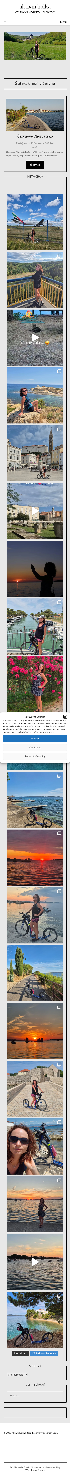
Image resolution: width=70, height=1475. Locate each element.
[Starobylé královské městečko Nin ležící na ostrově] (35, 1089)
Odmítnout (35, 747)
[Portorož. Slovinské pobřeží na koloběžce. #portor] (35, 626)
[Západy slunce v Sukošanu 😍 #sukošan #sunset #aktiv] (35, 1031)
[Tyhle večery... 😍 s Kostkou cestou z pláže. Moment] (35, 915)
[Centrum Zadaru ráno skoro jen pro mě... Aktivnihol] (35, 511)
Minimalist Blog (52, 1467)
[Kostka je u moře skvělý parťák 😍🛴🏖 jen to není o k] (35, 1146)
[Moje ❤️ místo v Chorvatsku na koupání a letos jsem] (35, 800)
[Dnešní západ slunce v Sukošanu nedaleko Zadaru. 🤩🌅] (35, 1204)
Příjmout (35, 738)
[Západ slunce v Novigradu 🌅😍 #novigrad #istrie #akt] (35, 569)
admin (35, 147)
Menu (63, 21)
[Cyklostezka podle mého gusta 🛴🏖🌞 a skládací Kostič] (35, 973)
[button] (65, 716)
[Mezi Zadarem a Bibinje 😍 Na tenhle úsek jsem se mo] (35, 1320)
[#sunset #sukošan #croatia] (35, 1262)
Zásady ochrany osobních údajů (42, 1432)
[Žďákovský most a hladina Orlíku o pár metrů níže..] (35, 280)
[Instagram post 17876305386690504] (35, 338)
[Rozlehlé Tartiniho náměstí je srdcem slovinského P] (35, 453)
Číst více (35, 164)
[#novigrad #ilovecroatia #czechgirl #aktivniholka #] (35, 684)
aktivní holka (35, 7)
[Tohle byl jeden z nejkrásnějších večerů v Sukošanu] (35, 858)
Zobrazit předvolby (35, 756)
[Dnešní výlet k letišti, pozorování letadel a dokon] (35, 222)
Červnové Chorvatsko (35, 136)
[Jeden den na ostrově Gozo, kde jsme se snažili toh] (35, 395)
